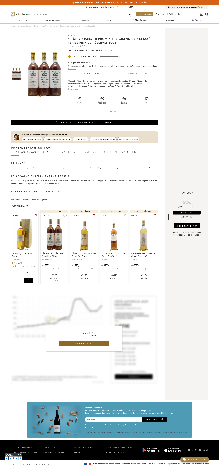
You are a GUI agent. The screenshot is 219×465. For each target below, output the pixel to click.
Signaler (43, 199)
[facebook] (189, 450)
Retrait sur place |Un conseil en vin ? (109, 7)
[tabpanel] (113, 85)
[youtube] (200, 450)
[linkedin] (204, 450)
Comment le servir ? (81, 139)
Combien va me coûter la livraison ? (103, 139)
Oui (88, 428)
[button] (42, 74)
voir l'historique (187, 213)
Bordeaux (29, 26)
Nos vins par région (52, 20)
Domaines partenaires (53, 452)
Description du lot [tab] (90, 74)
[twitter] (192, 450)
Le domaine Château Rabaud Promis (40, 176)
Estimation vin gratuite (22, 448)
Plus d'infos (72, 69)
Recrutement (48, 448)
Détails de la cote (84, 343)
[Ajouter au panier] (28, 280)
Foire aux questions (116, 452)
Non (95, 428)
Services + (111, 20)
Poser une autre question (130, 139)
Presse (77, 452)
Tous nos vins (22, 20)
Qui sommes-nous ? (83, 448)
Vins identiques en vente (186, 226)
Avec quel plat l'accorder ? (32, 139)
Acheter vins (21, 26)
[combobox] (201, 7)
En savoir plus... (73, 89)
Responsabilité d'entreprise (119, 448)
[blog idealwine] (207, 450)
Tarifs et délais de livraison (24, 452)
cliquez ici (100, 7)
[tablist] (113, 74)
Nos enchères (83, 20)
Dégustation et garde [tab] (135, 74)
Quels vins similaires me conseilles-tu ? (57, 139)
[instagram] (196, 450)
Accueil (13, 26)
